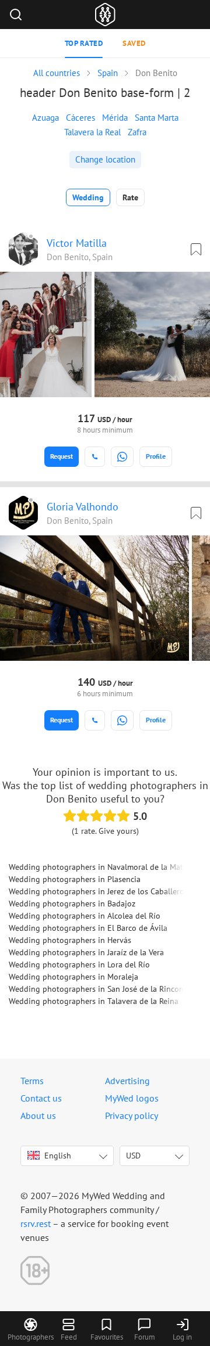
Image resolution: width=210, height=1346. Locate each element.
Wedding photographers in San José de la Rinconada (103, 989)
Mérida (115, 117)
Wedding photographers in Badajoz (72, 903)
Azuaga (45, 117)
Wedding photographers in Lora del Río (79, 964)
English (57, 1155)
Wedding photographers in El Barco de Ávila (88, 928)
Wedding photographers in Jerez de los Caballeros (98, 891)
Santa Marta (156, 117)
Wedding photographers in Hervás (70, 940)
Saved (134, 43)
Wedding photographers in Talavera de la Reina (93, 1001)
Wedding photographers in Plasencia (75, 879)
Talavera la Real (92, 132)
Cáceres (80, 117)
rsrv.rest (35, 1223)
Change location (105, 159)
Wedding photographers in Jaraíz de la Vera (86, 952)
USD (133, 1155)
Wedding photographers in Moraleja (73, 976)
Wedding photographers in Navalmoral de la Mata (98, 867)
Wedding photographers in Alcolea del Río (84, 915)
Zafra (137, 132)
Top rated (84, 43)
